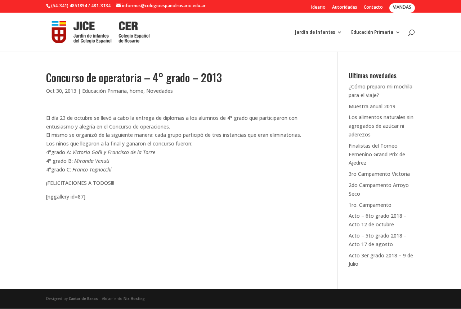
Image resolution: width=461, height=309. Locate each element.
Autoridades (344, 7)
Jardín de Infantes (315, 32)
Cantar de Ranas (83, 298)
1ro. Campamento (370, 204)
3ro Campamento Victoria (379, 173)
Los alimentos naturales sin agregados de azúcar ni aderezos (381, 126)
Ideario (318, 7)
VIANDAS (402, 7)
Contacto (373, 7)
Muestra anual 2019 (372, 106)
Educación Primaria (372, 32)
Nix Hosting (134, 298)
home (136, 90)
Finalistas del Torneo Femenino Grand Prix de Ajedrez (377, 154)
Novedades (159, 90)
